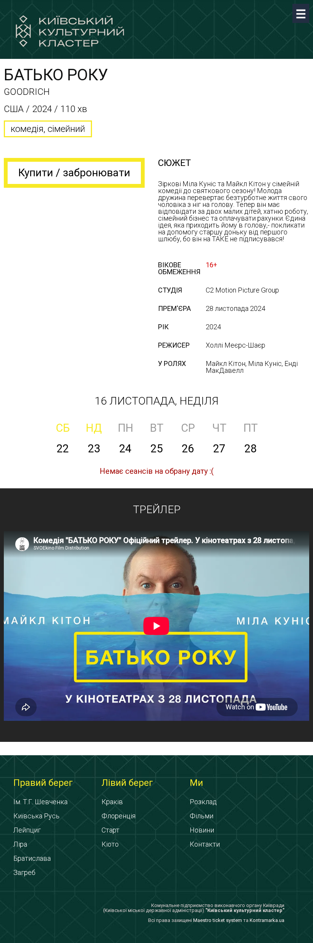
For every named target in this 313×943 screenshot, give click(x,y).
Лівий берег (127, 782)
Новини (202, 830)
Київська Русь (36, 816)
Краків (112, 802)
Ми (196, 782)
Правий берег (43, 782)
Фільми (201, 816)
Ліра (20, 844)
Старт (110, 830)
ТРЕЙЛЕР (157, 509)
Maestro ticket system (217, 920)
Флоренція (119, 816)
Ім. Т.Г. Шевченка (40, 802)
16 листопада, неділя (156, 401)
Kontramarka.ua (267, 920)
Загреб (24, 872)
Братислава (32, 858)
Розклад (203, 802)
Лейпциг (27, 830)
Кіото (110, 844)
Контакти (205, 844)
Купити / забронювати (74, 172)
